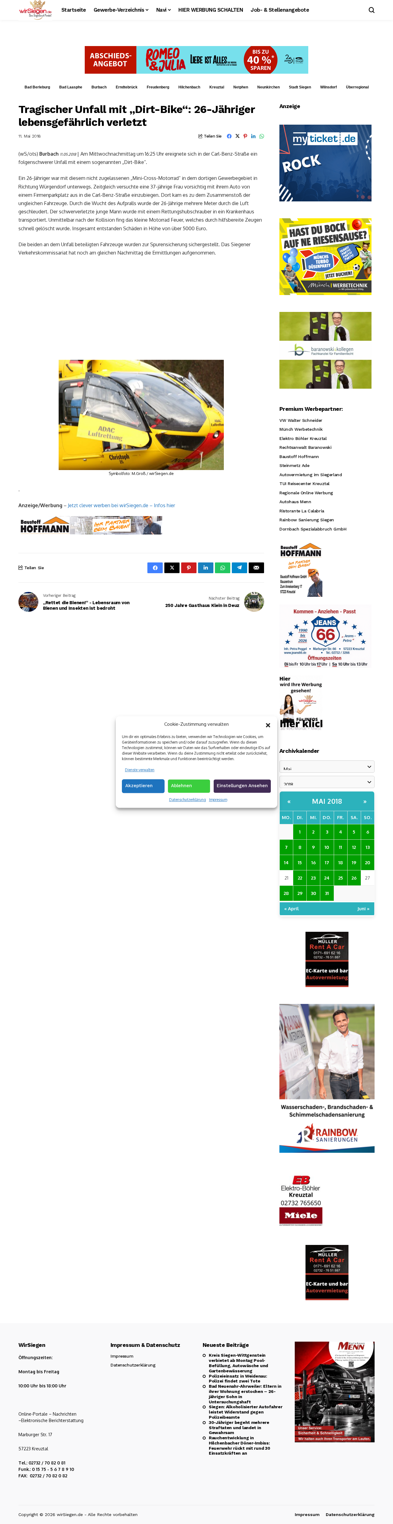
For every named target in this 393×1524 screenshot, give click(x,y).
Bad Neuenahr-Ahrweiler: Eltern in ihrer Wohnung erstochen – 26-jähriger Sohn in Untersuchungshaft (245, 1394)
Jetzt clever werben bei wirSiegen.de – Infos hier (121, 505)
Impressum (218, 799)
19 (354, 862)
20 (367, 862)
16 (313, 862)
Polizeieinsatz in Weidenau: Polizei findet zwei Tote (238, 1379)
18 (340, 862)
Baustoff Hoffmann (299, 456)
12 (354, 847)
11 (340, 847)
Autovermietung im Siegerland (310, 474)
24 (326, 878)
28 (286, 893)
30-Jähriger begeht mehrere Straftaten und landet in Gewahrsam (239, 1427)
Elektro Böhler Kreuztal (302, 438)
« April (291, 909)
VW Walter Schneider (300, 420)
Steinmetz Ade (294, 465)
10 (327, 847)
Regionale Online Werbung (306, 492)
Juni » (363, 909)
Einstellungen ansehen (242, 785)
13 (368, 847)
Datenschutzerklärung (187, 799)
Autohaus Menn (295, 501)
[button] (268, 724)
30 (313, 893)
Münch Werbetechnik (300, 429)
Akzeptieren (139, 785)
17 (327, 862)
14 (286, 862)
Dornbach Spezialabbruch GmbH (312, 529)
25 (340, 878)
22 (300, 878)
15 (300, 862)
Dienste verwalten (139, 770)
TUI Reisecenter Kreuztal (304, 483)
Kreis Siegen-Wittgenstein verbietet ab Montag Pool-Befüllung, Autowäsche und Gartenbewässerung (238, 1363)
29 (300, 893)
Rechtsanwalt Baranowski (305, 447)
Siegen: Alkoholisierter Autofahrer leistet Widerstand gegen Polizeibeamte (245, 1412)
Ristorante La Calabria (301, 510)
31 (327, 893)
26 (354, 878)
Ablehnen (181, 785)
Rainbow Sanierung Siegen (306, 519)
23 (313, 878)
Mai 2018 (327, 801)
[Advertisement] (141, 308)
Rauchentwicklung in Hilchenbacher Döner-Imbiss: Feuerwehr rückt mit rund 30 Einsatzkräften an (239, 1445)
